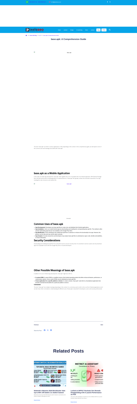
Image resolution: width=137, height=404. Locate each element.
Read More (37, 400)
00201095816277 (42, 2)
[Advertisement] (68, 16)
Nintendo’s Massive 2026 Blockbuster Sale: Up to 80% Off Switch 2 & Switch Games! (50, 391)
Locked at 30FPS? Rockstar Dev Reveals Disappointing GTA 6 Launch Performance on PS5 (86, 392)
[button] (107, 2)
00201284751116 (33, 2)
